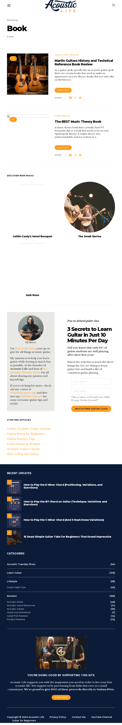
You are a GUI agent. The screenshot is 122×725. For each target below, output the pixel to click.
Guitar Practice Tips (21, 438)
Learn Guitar (14, 572)
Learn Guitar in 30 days (23, 444)
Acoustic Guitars (15, 609)
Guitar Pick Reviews (17, 616)
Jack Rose (32, 295)
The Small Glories (89, 236)
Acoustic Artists (15, 602)
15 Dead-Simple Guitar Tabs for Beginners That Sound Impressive (67, 536)
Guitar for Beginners (24, 720)
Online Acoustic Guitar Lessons (29, 428)
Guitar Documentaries (18, 612)
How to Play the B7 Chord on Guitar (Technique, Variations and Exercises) (65, 503)
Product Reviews (62, 116)
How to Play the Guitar (23, 454)
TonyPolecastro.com (23, 392)
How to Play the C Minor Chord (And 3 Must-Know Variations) (64, 519)
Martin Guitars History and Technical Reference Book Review (84, 62)
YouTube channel (31, 396)
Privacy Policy (58, 717)
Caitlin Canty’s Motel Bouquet (32, 236)
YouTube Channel (101, 717)
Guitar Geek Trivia (16, 587)
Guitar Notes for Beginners (26, 433)
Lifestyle (12, 581)
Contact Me (78, 717)
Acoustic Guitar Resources (67, 55)
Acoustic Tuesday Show (21, 564)
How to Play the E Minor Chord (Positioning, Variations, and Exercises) (63, 486)
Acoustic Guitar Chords (23, 449)
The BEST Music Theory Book (78, 121)
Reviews (12, 596)
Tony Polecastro (25, 348)
